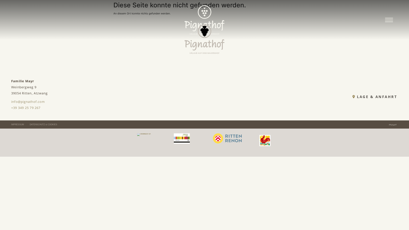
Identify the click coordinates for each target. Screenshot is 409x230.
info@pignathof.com (28, 102)
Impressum (18, 124)
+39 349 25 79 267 (26, 108)
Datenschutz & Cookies (43, 124)
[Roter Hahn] (264, 145)
